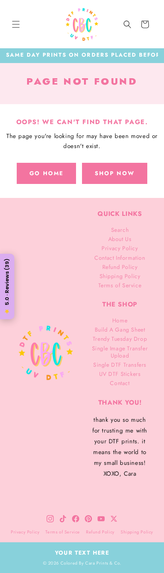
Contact (119, 383)
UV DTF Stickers (120, 373)
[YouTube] (101, 518)
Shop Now (115, 173)
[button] (16, 24)
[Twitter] (113, 518)
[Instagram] (50, 518)
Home (119, 320)
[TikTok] (62, 518)
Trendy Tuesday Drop (120, 338)
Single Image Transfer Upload (120, 352)
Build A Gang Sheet (120, 329)
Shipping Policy (120, 276)
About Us (120, 239)
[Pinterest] (88, 518)
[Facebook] (75, 518)
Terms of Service (120, 285)
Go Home (46, 173)
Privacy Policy (120, 248)
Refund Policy (120, 267)
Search (120, 229)
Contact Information (119, 257)
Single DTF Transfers (119, 364)
